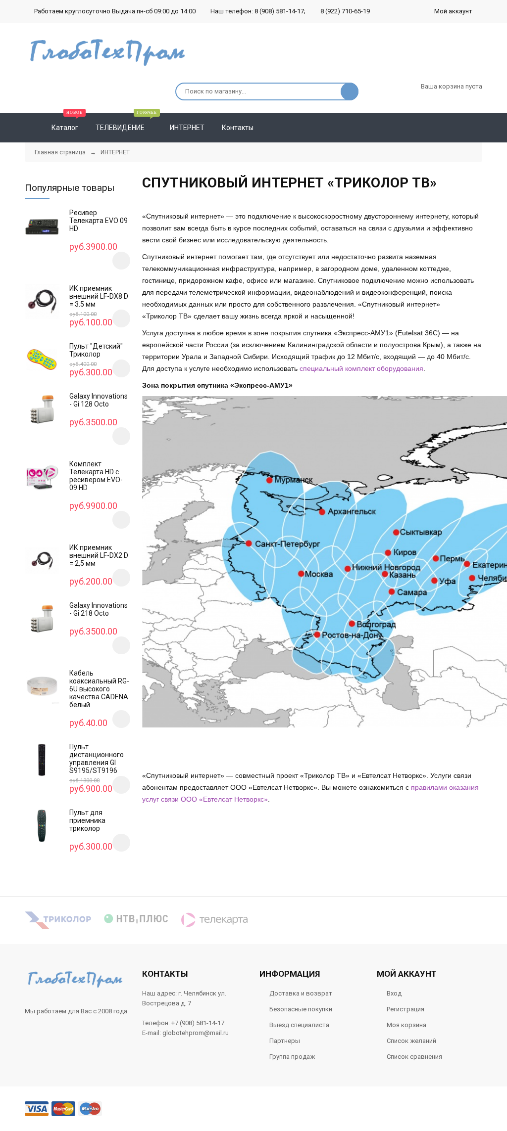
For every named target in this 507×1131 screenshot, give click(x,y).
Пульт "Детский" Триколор (96, 350)
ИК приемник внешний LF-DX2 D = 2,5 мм (98, 555)
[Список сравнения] (478, 127)
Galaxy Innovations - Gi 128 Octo (98, 400)
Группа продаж (292, 1056)
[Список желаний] (460, 127)
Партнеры (284, 1040)
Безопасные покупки (300, 1009)
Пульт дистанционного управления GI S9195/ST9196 (96, 758)
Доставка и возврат (300, 993)
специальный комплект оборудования (361, 368)
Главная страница (60, 152)
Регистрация (405, 1009)
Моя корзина (406, 1025)
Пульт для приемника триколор (87, 820)
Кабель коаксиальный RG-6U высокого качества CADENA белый (99, 689)
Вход (394, 993)
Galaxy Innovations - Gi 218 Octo (98, 609)
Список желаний (411, 1040)
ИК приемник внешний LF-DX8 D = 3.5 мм (98, 296)
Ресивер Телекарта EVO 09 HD (98, 220)
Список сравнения (414, 1056)
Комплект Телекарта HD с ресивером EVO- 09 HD (96, 476)
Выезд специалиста (299, 1025)
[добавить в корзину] (121, 261)
